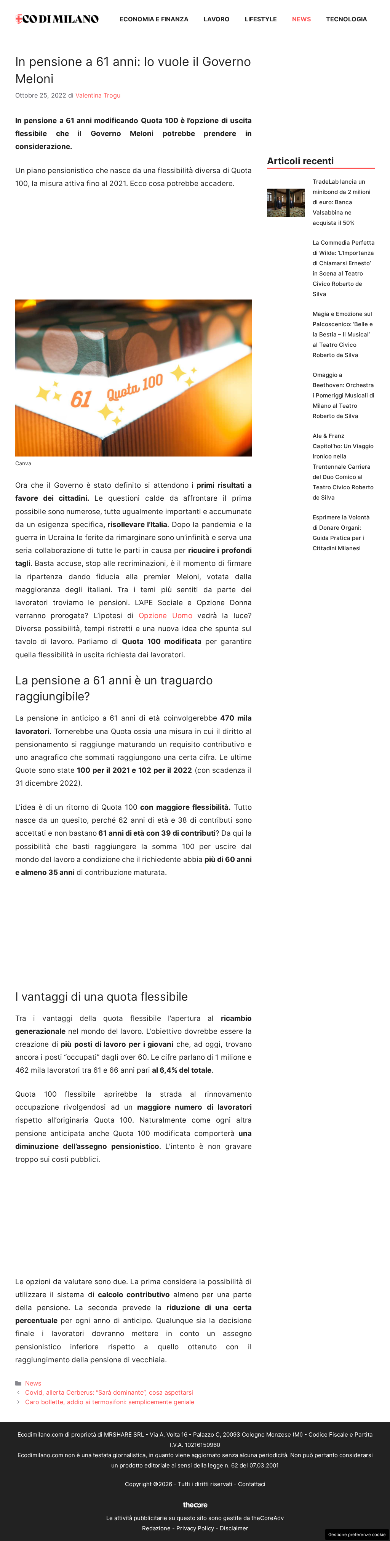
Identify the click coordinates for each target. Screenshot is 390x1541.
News (301, 19)
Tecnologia (346, 19)
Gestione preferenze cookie (357, 1534)
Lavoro (217, 19)
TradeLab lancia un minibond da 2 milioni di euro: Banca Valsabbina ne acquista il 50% (342, 202)
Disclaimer (234, 1528)
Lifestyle (261, 19)
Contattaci (251, 1484)
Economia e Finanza (154, 19)
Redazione (156, 1528)
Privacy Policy (195, 1528)
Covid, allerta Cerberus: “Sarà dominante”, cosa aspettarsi (109, 1392)
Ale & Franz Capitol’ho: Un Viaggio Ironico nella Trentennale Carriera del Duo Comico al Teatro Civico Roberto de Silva (343, 466)
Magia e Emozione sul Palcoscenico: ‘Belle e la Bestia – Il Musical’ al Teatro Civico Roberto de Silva (343, 334)
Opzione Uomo (165, 615)
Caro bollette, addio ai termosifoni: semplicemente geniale (109, 1402)
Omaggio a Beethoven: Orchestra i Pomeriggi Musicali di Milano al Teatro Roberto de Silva (343, 395)
